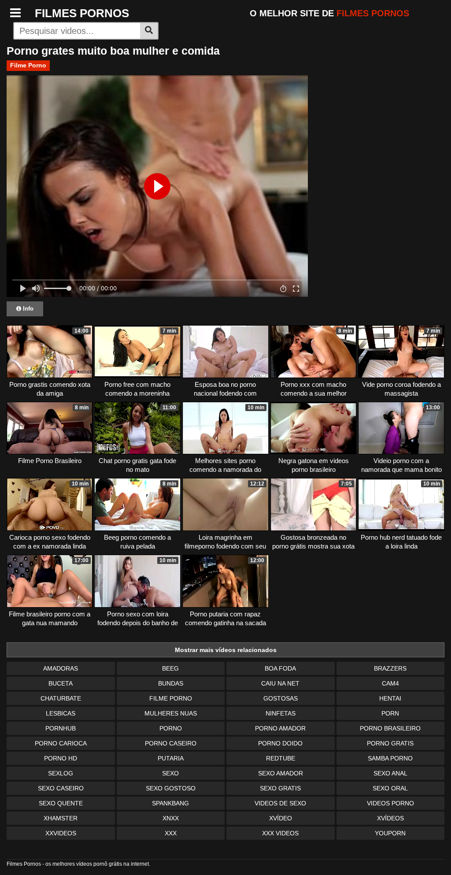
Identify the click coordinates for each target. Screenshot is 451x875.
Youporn (390, 833)
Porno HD (60, 758)
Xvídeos (390, 818)
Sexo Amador (280, 773)
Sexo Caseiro (61, 788)
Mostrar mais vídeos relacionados (226, 649)
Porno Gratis (390, 743)
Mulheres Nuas (170, 713)
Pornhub (60, 728)
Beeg (170, 668)
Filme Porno (28, 65)
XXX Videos (280, 833)
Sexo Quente (61, 803)
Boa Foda (280, 668)
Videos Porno (390, 803)
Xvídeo (280, 818)
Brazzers (390, 668)
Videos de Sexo (280, 803)
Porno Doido (280, 743)
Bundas (170, 683)
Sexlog (60, 773)
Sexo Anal (390, 773)
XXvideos (60, 833)
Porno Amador (280, 728)
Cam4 (390, 683)
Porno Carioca (61, 743)
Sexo (170, 773)
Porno (170, 728)
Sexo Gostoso (171, 788)
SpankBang (170, 803)
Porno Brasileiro (390, 728)
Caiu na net (280, 683)
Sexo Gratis (280, 788)
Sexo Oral (390, 788)
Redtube (280, 758)
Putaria (171, 758)
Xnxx (171, 818)
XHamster (61, 818)
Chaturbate (61, 698)
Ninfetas (281, 713)
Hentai (390, 698)
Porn (390, 713)
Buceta (60, 683)
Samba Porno (390, 758)
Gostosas (280, 698)
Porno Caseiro (170, 743)
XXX (171, 833)
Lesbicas (60, 713)
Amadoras (60, 668)
